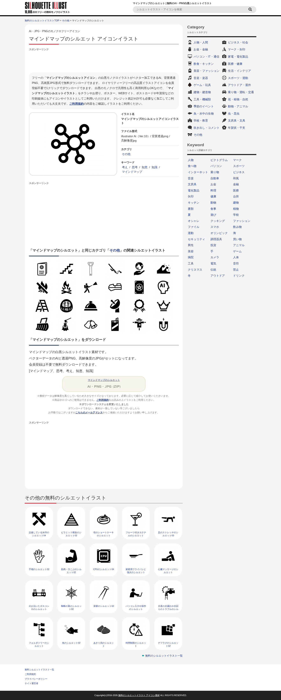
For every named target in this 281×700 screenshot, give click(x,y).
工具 (191, 263)
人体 (236, 257)
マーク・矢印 (236, 49)
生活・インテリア (239, 70)
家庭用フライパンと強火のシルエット (136, 571)
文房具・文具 (236, 120)
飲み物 (237, 226)
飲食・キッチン (204, 63)
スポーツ (239, 166)
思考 (135, 167)
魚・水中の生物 (204, 113)
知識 (154, 167)
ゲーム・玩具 (202, 85)
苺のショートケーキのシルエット (103, 534)
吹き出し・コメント (206, 127)
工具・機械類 (202, 99)
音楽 (191, 178)
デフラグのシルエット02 (168, 644)
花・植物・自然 (238, 99)
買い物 (237, 239)
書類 (191, 208)
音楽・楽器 (201, 78)
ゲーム (237, 251)
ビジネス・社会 (238, 42)
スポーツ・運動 (238, 78)
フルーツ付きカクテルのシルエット (136, 534)
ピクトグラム (219, 160)
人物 (191, 160)
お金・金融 (201, 49)
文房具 (192, 184)
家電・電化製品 (238, 56)
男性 (191, 245)
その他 (65, 20)
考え (125, 167)
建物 (236, 202)
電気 (213, 263)
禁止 (236, 269)
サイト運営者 (31, 683)
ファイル (193, 226)
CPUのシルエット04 (103, 569)
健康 (213, 196)
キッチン (193, 202)
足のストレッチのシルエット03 (168, 534)
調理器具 (216, 239)
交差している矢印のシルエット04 (39, 534)
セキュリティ (196, 239)
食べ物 (192, 166)
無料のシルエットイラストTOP (42, 20)
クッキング (217, 221)
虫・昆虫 (233, 113)
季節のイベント (204, 106)
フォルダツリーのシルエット (39, 644)
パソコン (216, 166)
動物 (213, 202)
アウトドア (217, 275)
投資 (213, 245)
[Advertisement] (104, 61)
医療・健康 (235, 63)
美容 (191, 251)
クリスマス (195, 269)
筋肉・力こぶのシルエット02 (71, 571)
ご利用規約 (76, 103)
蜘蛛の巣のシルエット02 (71, 607)
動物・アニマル (238, 106)
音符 (236, 263)
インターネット (198, 172)
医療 (236, 190)
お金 (213, 184)
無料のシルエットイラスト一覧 (164, 655)
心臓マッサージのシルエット (168, 571)
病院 (191, 257)
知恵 (144, 167)
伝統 (213, 269)
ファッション (241, 221)
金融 (236, 184)
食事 (213, 208)
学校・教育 (201, 120)
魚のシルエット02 (71, 643)
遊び (213, 214)
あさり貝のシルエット (103, 644)
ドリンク (239, 275)
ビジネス (239, 172)
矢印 (191, 196)
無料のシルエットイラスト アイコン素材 (139, 695)
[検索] (250, 9)
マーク (237, 160)
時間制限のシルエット (136, 644)
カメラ (214, 257)
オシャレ (193, 221)
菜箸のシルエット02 (103, 606)
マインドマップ (132, 171)
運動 (191, 233)
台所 (236, 196)
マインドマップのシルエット (104, 380)
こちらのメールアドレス (89, 412)
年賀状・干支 (236, 127)
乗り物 (214, 172)
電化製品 (193, 190)
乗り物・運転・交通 (241, 92)
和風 (236, 178)
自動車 (214, 178)
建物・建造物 (202, 92)
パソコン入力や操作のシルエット (136, 607)
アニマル (239, 245)
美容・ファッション (206, 70)
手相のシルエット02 (39, 569)
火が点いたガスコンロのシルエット (39, 607)
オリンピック (219, 233)
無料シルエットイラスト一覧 (39, 669)
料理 (213, 190)
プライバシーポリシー (36, 679)
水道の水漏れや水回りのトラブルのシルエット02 (168, 609)
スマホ (214, 226)
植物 (236, 208)
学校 (236, 214)
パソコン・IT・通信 (206, 56)
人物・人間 (201, 42)
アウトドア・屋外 (239, 85)
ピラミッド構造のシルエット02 (71, 534)
